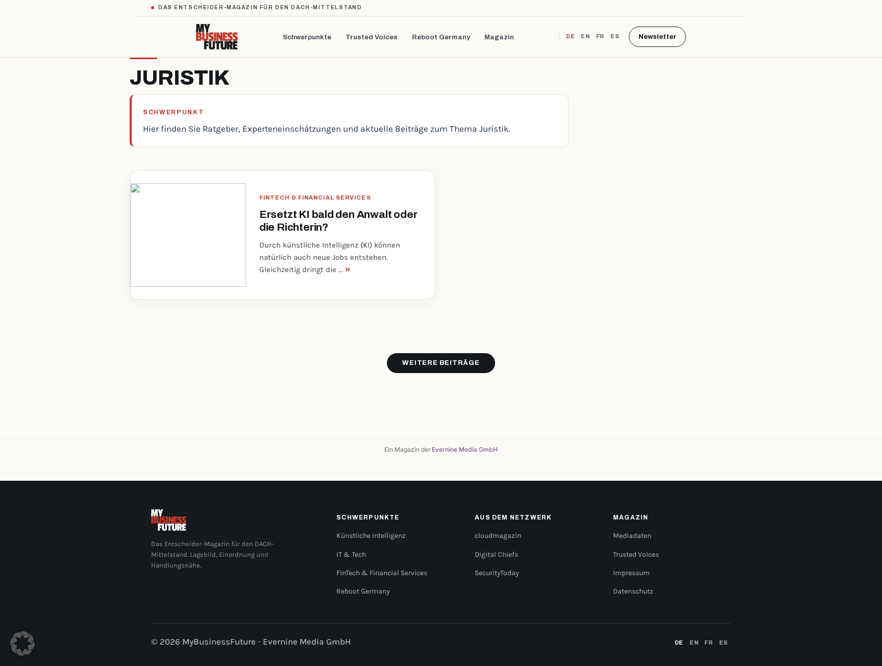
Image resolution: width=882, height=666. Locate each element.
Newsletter (657, 36)
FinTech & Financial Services (381, 573)
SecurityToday (497, 573)
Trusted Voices (372, 37)
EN (585, 36)
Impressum (631, 573)
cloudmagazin (498, 535)
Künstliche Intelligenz (371, 535)
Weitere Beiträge (440, 362)
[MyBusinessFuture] (217, 37)
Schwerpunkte (307, 37)
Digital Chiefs (496, 554)
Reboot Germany (441, 37)
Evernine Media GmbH (465, 449)
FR (600, 36)
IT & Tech (351, 554)
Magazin (499, 37)
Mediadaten (632, 535)
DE (570, 36)
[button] (22, 643)
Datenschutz (633, 591)
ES (614, 36)
